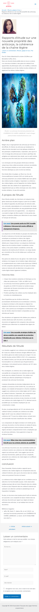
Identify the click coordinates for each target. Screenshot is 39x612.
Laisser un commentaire (9, 50)
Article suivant (27, 526)
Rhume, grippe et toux (23, 50)
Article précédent (12, 527)
